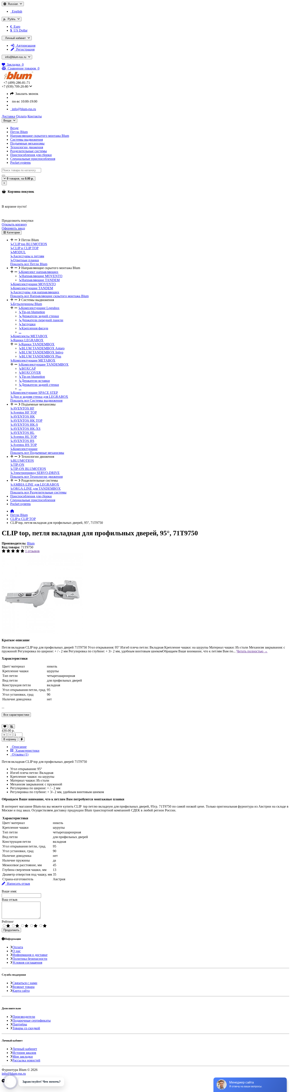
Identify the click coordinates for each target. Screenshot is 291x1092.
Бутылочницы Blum (26, 304)
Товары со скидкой (26, 1028)
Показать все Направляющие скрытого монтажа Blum (49, 296)
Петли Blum (19, 132)
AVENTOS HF (22, 408)
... (20, 332)
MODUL (18, 252)
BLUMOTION (22, 460)
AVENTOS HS (22, 441)
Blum (31, 543)
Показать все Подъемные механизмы (37, 453)
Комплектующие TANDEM (31, 288)
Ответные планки (24, 260)
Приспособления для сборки (31, 155)
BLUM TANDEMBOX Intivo (41, 352)
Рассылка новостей (26, 1060)
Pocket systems (20, 162)
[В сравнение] (12, 726)
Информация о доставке (30, 955)
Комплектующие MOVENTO (33, 284)
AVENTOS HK (22, 416)
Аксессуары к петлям (27, 256)
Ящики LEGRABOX (26, 340)
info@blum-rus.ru (23, 109)
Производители (23, 1016)
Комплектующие (23, 449)
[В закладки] (5, 726)
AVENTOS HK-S (24, 424)
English (16, 11)
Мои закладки (22, 1056)
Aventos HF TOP (23, 412)
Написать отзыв (17, 883)
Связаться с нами (24, 983)
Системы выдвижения (26, 139)
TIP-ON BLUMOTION (28, 469)
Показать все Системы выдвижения (36, 400)
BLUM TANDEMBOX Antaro (42, 348)
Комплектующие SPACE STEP (34, 392)
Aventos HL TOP (23, 437)
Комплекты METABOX (29, 336)
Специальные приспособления (32, 159)
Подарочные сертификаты (31, 1020)
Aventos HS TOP (23, 445)
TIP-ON (17, 464)
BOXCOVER (30, 372)
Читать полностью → (252, 651)
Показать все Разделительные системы (38, 492)
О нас (16, 951)
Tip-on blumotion (32, 312)
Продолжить (11, 930)
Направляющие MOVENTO (40, 276)
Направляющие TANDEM (39, 280)
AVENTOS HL (22, 432)
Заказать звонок (26, 94)
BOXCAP (27, 368)
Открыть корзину (14, 224)
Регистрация (24, 49)
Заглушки (27, 324)
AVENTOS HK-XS (25, 428)
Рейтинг (8, 921)
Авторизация (24, 45)
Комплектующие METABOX (32, 360)
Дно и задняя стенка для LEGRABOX (39, 396)
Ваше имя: (9, 891)
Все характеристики (16, 714)
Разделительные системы (28, 151)
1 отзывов (32, 551)
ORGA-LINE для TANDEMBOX (35, 488)
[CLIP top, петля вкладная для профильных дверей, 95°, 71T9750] (42, 633)
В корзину (9, 739)
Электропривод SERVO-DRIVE (35, 473)
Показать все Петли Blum (28, 264)
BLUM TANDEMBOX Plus (40, 356)
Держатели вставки (34, 380)
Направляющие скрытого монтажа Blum (39, 136)
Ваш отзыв (9, 899)
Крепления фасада (33, 328)
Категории (13, 232)
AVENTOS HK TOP (26, 420)
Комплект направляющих (38, 272)
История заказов (24, 1052)
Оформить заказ (13, 228)
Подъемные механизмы (27, 143)
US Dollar (18, 30)
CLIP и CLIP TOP (24, 248)
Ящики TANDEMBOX (36, 344)
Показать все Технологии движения (36, 476)
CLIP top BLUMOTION (28, 244)
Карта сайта (21, 990)
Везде (14, 128)
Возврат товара (23, 987)
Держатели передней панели (41, 320)
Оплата (17, 947)
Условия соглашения (27, 962)
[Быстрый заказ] (22, 739)
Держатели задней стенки (39, 316)
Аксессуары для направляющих (34, 292)
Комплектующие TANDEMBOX (43, 364)
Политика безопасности (29, 958)
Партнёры (19, 1024)
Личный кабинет (24, 1049)
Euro (15, 26)
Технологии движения (26, 147)
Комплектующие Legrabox (38, 308)
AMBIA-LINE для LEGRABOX (34, 484)
